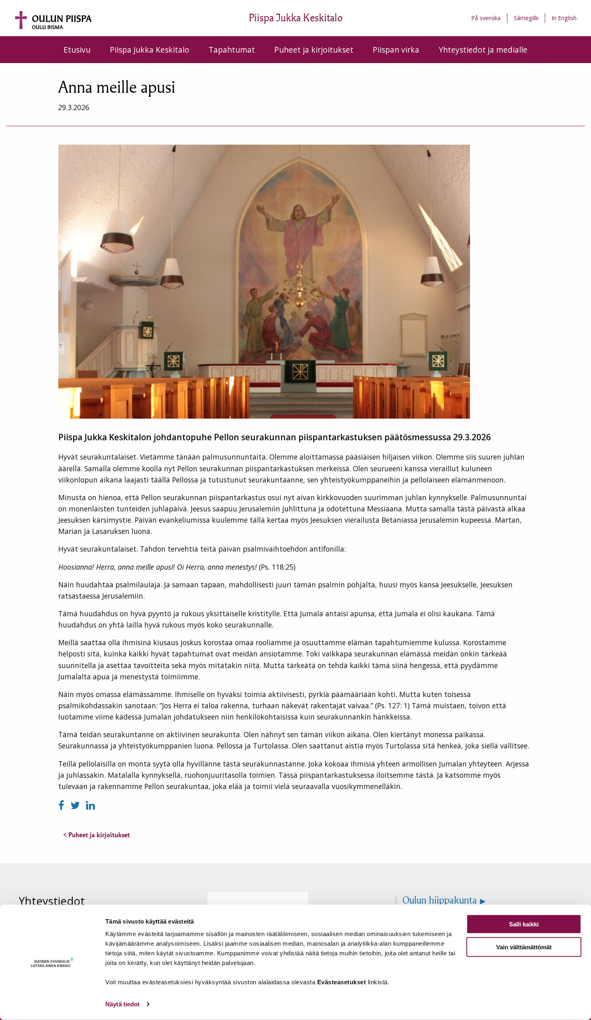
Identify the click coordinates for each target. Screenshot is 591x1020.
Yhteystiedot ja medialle (483, 49)
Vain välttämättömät (524, 946)
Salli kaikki (524, 924)
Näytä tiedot (122, 1004)
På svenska (486, 17)
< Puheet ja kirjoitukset (96, 835)
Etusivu (77, 49)
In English (564, 17)
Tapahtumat (232, 49)
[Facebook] (62, 805)
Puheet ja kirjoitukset (313, 49)
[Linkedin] (90, 805)
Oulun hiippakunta (439, 900)
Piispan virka (396, 49)
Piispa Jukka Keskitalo (149, 49)
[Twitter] (76, 805)
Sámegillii (526, 17)
